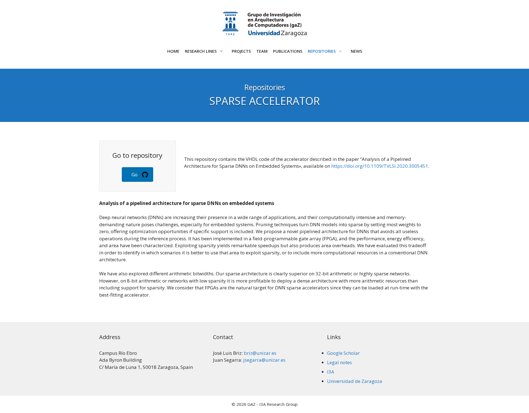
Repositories (322, 51)
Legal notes (339, 362)
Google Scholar (343, 353)
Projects (241, 51)
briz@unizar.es (260, 353)
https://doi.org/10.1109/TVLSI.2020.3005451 (379, 166)
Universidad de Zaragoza (354, 381)
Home (173, 51)
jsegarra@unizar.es (264, 360)
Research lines (201, 51)
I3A (330, 372)
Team (262, 51)
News (356, 51)
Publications (287, 51)
